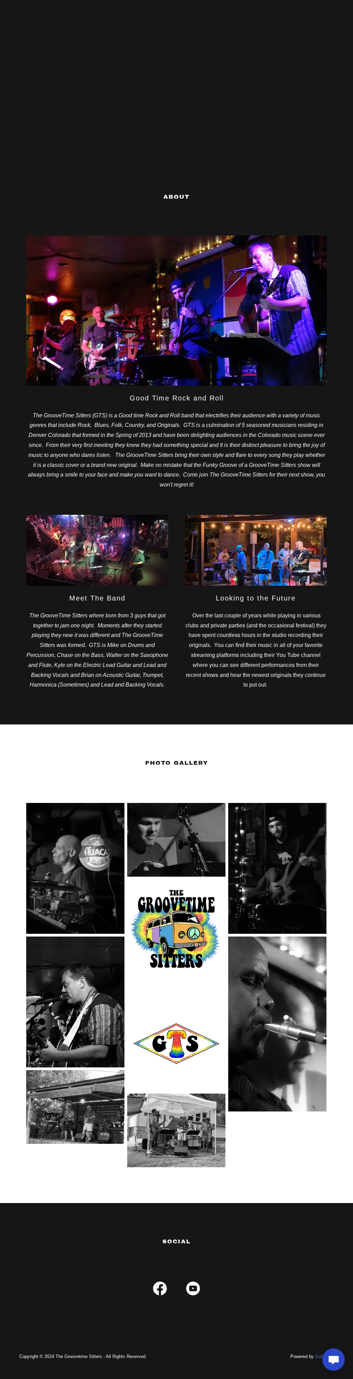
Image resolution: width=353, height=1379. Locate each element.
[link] (159, 1289)
